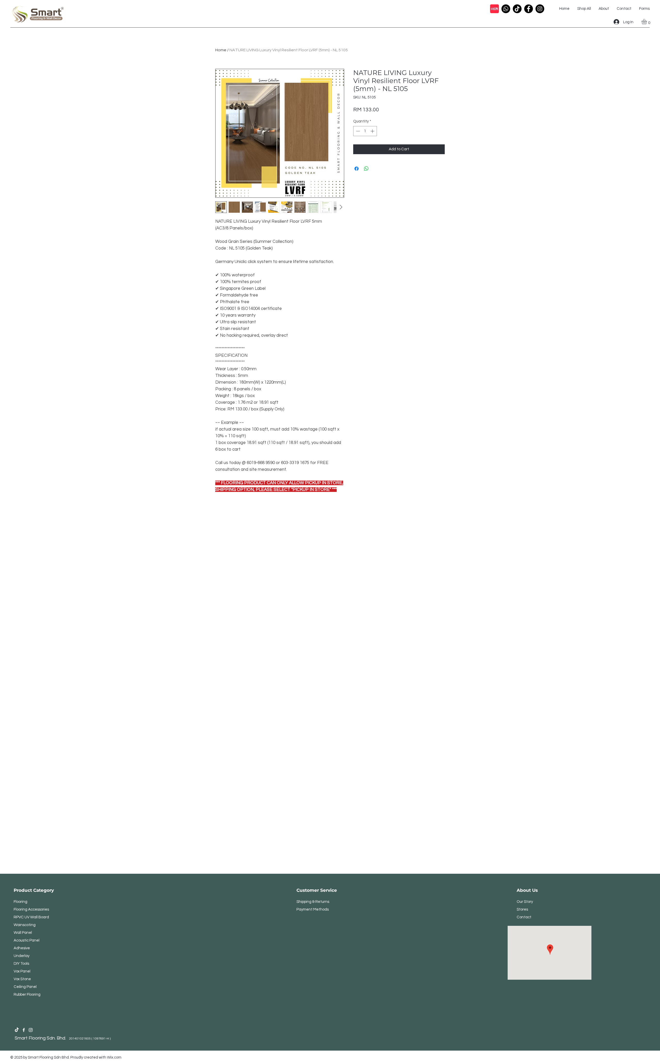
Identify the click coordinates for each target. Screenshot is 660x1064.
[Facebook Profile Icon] (528, 8)
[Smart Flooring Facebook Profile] (23, 1030)
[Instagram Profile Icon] (539, 8)
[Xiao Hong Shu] (494, 8)
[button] (647, 21)
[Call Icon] (505, 8)
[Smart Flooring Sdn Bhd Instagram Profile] (30, 1030)
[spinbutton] (365, 131)
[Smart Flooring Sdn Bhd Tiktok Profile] (16, 1030)
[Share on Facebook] (356, 169)
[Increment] (372, 131)
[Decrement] (357, 131)
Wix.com (114, 1057)
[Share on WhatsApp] (366, 169)
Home (220, 50)
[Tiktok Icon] (517, 8)
